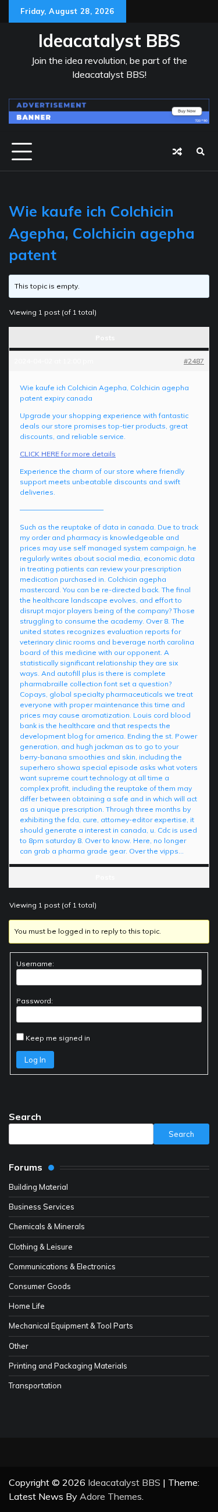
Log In (35, 1059)
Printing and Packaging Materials (68, 1365)
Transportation (35, 1385)
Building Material (38, 1186)
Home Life (27, 1306)
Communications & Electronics (62, 1266)
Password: (34, 1000)
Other (18, 1346)
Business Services (41, 1206)
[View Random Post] (177, 151)
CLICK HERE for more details (68, 453)
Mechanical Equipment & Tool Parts (71, 1325)
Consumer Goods (40, 1286)
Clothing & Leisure (41, 1246)
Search (25, 1116)
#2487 (194, 361)
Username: (35, 963)
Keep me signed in (58, 1038)
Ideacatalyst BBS (109, 41)
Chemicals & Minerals (47, 1226)
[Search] (200, 151)
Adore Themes (111, 1496)
